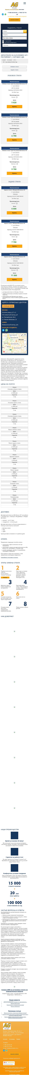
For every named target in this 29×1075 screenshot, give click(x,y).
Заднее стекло (14, 70)
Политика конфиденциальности (11, 1058)
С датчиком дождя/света (10, 42)
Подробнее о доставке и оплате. (9, 557)
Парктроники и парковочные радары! (15, 1005)
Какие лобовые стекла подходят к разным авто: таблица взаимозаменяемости (15, 1017)
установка (12, 9)
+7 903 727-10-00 (7, 1046)
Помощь (5, 577)
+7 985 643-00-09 (12, 12)
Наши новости (14, 1000)
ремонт (17, 9)
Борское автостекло (15, 1003)
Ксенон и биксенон (15, 1006)
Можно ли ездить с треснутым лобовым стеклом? (15, 1013)
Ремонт (18, 1039)
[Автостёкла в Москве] (14, 8)
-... (21, 995)
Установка (12, 1039)
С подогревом (7, 40)
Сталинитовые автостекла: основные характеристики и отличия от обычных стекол (15, 1015)
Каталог (5, 1039)
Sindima (18, 1074)
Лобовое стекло (14, 66)
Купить (14, 106)
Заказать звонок (14, 19)
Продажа (7, 9)
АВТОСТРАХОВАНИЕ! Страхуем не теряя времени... (15, 1002)
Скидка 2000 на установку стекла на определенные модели (14, 990)
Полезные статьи (14, 1011)
